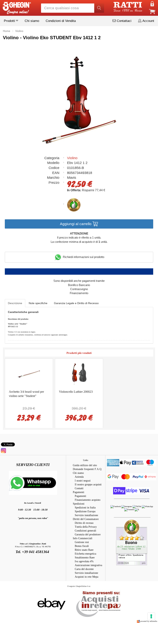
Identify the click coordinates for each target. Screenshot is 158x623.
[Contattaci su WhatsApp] (147, 506)
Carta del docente (84, 569)
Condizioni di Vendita (61, 21)
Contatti (79, 488)
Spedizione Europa (85, 511)
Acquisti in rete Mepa (86, 576)
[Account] (152, 3)
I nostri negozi (83, 480)
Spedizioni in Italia (85, 507)
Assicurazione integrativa (88, 565)
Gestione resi (82, 542)
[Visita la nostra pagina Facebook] (115, 506)
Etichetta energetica (85, 553)
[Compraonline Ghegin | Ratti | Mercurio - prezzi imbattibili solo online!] (16, 7)
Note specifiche (38, 303)
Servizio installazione (86, 515)
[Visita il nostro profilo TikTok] (137, 506)
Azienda (79, 476)
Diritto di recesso (84, 523)
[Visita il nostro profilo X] (137, 509)
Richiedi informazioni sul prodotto (83, 257)
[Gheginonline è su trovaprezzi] (72, 603)
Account (147, 21)
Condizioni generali (85, 530)
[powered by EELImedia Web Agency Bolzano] (138, 621)
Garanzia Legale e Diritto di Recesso (76, 303)
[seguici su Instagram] (3, 450)
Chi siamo (32, 21)
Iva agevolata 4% (84, 561)
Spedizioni (78, 503)
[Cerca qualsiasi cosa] (99, 8)
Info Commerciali (82, 538)
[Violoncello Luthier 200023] (79, 374)
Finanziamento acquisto (87, 499)
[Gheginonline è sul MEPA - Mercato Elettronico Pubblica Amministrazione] (97, 603)
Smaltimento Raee (85, 557)
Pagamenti (78, 492)
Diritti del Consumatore (86, 519)
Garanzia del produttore (88, 534)
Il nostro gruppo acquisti (88, 484)
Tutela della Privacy (86, 526)
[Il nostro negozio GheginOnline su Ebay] (51, 603)
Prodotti (10, 21)
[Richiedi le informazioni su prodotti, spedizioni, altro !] (33, 483)
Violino (72, 158)
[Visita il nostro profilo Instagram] (127, 506)
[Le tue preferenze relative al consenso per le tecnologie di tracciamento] (151, 616)
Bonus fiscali (82, 546)
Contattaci (123, 21)
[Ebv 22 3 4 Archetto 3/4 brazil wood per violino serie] (28, 374)
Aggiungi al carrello (76, 224)
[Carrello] (152, 11)
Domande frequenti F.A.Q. (87, 469)
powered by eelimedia (148, 621)
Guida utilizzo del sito (85, 465)
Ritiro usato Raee (84, 549)
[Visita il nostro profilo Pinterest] (129, 509)
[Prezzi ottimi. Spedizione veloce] (131, 542)
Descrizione (15, 303)
